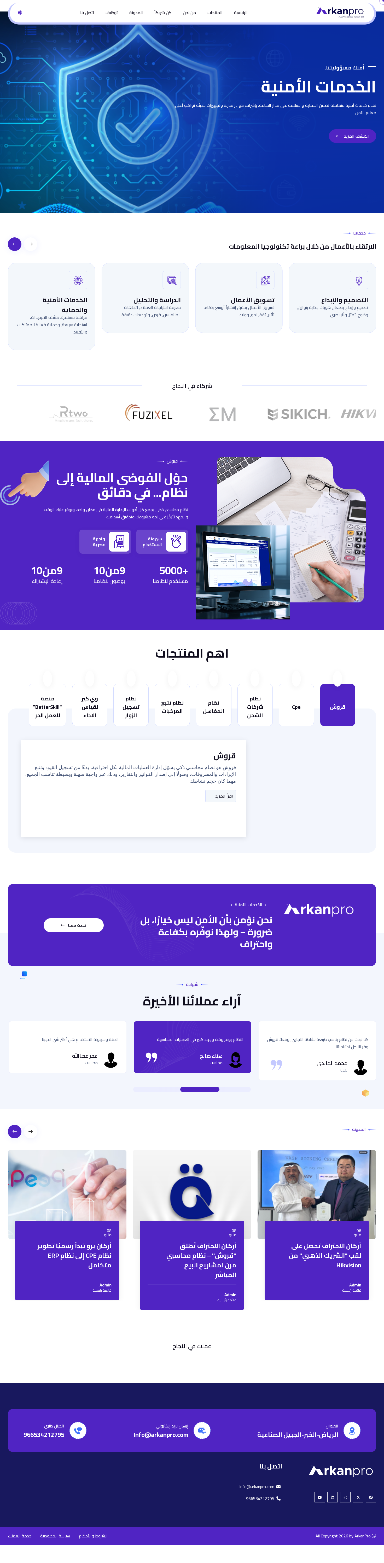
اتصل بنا (87, 12)
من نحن (189, 12)
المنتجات (215, 12)
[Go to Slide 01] (223, 1089)
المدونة (136, 12)
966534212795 (44, 1435)
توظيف (112, 12)
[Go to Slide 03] (176, 1089)
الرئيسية (241, 12)
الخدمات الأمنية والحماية (65, 305)
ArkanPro (362, 1536)
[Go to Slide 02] (199, 1089)
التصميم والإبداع (344, 300)
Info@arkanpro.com (160, 1435)
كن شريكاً (162, 12)
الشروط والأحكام (93, 1536)
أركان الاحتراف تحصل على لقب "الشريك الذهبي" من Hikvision (325, 1255)
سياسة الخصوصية (55, 1536)
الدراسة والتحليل (157, 300)
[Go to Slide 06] (160, 1089)
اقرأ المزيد (223, 796)
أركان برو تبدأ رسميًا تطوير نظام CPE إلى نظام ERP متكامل (75, 1255)
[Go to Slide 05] (166, 1089)
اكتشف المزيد (356, 136)
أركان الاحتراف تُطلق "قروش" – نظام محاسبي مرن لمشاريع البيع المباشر (201, 1260)
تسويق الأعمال (253, 300)
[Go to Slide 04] (171, 1089)
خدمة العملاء (19, 1536)
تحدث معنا (76, 925)
